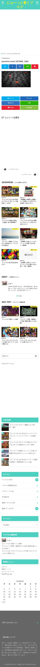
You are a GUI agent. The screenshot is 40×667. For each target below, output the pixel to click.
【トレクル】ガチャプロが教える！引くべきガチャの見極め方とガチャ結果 (23, 443)
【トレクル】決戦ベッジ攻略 (12, 543)
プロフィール (8, 491)
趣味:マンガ (7, 508)
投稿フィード (6, 569)
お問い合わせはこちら (10, 622)
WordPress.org (7, 574)
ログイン (5, 567)
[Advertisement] (20, 31)
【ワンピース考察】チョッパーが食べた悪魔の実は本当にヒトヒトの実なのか (23, 452)
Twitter (20, 296)
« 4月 (3, 602)
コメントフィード (8, 571)
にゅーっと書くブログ (20, 5)
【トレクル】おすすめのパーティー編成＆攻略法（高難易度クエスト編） (23, 461)
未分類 (5, 497)
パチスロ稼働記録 (9, 485)
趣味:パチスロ (8, 503)
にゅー (10, 283)
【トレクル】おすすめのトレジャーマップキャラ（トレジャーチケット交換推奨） (23, 436)
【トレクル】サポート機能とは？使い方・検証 (22, 426)
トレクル (7, 479)
